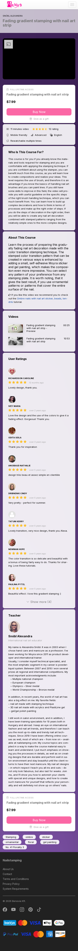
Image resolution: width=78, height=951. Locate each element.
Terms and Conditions (16, 878)
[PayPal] (34, 933)
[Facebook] (5, 910)
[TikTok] (39, 910)
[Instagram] (22, 910)
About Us (8, 869)
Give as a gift (41, 118)
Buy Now (39, 112)
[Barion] (34, 922)
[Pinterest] (30, 910)
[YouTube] (13, 910)
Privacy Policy (11, 883)
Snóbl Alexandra (20, 636)
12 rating (53, 128)
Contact (7, 874)
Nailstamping (12, 860)
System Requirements (16, 888)
